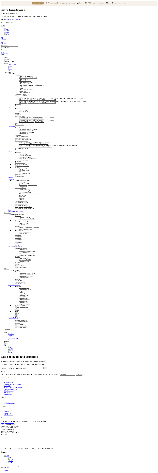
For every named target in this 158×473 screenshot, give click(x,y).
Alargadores (22, 196)
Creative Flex (22, 91)
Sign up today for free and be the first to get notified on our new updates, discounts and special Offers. (30, 374)
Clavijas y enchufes (24, 189)
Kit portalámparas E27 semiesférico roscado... (35, 147)
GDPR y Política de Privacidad (13, 387)
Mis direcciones (8, 415)
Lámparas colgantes (24, 288)
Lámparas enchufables (24, 299)
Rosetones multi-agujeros (25, 157)
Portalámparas (11, 126)
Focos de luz (22, 296)
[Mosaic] (3, 39)
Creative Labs (11, 337)
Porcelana (17, 226)
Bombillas (10, 107)
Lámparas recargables (21, 320)
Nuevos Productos (9, 403)
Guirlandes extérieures (21, 248)
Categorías (18, 75)
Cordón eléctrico (23, 86)
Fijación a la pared (24, 183)
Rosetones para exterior (21, 164)
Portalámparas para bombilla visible (28, 129)
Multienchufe (22, 195)
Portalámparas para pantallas (26, 130)
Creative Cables (12, 64)
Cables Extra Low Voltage (26, 89)
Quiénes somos (8, 382)
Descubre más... (19, 106)
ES (8, 456)
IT (7, 29)
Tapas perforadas (23, 169)
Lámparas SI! (18, 323)
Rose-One (17, 167)
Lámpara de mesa (23, 295)
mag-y (17, 243)
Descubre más (18, 174)
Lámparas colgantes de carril (26, 289)
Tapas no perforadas (24, 170)
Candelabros (22, 292)
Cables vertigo (19, 97)
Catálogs (6, 402)
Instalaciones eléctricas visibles (16, 214)
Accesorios (11, 179)
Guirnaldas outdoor (24, 277)
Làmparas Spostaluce (24, 217)
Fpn (9, 70)
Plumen (10, 69)
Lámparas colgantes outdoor (26, 276)
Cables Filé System (24, 223)
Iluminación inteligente (14, 317)
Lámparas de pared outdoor (26, 274)
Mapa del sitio (8, 394)
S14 (16, 308)
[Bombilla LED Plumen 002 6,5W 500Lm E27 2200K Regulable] (36, 120)
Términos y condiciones (11, 389)
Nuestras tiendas (12, 339)
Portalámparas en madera (21, 141)
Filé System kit (23, 224)
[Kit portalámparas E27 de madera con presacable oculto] (34, 142)
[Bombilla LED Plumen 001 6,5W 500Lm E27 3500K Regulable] (36, 117)
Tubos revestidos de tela (25, 232)
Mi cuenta (7, 411)
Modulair (17, 257)
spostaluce (18, 235)
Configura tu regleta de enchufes (23, 207)
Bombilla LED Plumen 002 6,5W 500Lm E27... (31, 122)
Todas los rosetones (20, 163)
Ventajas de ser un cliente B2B (13, 384)
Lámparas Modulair (24, 261)
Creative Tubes (19, 230)
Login (6, 470)
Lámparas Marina (23, 249)
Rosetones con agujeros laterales (27, 158)
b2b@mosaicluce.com (13, 19)
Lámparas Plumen (23, 302)
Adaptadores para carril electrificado (28, 193)
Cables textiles (11, 73)
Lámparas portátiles (13, 318)
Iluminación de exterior (14, 270)
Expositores (11, 334)
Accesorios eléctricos (20, 188)
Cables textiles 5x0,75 (24, 84)
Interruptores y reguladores (26, 191)
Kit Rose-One (22, 171)
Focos (9, 210)
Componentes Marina (24, 252)
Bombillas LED (23, 110)
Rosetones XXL (23, 154)
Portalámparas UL (23, 133)
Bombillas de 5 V (23, 111)
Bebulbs (10, 66)
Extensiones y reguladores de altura (28, 185)
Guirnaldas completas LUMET (27, 251)
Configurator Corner (13, 338)
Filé (16, 220)
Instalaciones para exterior (15, 246)
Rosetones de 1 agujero (25, 155)
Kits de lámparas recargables (15, 211)
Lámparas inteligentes (24, 304)
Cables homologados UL (25, 92)
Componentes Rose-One (25, 173)
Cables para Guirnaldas (25, 81)
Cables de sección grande (25, 82)
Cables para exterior (24, 79)
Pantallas (10, 177)
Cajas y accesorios (23, 233)
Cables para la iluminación (26, 76)
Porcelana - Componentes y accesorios (29, 227)
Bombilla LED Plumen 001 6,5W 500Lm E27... (31, 119)
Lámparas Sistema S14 (25, 298)
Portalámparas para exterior (22, 138)
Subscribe (79, 374)
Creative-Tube (22, 88)
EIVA (9, 67)
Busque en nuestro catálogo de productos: (14, 368)
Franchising (11, 335)
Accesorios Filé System (25, 221)
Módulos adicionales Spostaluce (27, 219)
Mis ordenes (7, 413)
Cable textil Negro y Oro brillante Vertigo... (37, 103)
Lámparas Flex (23, 301)
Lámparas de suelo (24, 291)
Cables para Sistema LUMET (26, 254)
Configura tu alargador (21, 204)
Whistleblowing (9, 391)
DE (8, 32)
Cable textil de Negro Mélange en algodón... (37, 100)
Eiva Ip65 (17, 279)
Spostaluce (18, 216)
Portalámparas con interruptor (26, 132)
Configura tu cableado (21, 201)
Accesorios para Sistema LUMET (27, 255)
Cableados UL (22, 199)
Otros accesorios (23, 186)
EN (8, 31)
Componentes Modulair (25, 260)
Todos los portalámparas (21, 136)
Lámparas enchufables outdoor (27, 273)
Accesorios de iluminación (22, 180)
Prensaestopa (22, 182)
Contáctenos (8, 392)
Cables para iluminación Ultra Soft (28, 78)
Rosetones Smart (23, 160)
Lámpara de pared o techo (25, 293)
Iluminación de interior (14, 285)
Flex (16, 314)
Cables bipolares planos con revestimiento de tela (31, 85)
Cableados (21, 198)
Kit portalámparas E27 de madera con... (33, 144)
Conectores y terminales (25, 192)
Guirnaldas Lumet (20, 282)
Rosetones (10, 151)
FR (8, 34)
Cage (16, 311)
